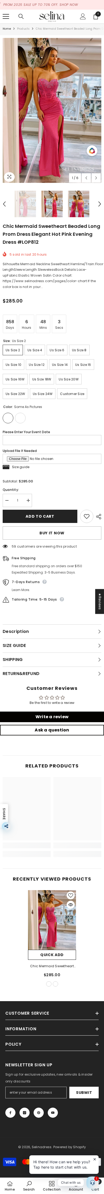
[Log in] (83, 16)
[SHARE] (97, 516)
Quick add (52, 954)
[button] (86, 178)
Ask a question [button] (52, 730)
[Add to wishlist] (86, 516)
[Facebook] (10, 1113)
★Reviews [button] (100, 601)
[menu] (6, 16)
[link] (27, 845)
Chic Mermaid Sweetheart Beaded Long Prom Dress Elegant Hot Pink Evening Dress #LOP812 (52, 966)
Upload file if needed (20, 451)
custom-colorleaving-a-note (55, 984)
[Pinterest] (39, 1113)
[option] (52, 110)
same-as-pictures (48, 984)
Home (7, 29)
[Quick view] (71, 905)
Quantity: (11, 489)
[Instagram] (24, 1113)
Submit (84, 1092)
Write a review (52, 717)
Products (23, 29)
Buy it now (52, 533)
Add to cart (40, 516)
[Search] (21, 16)
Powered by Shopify (69, 1147)
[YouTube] (53, 1113)
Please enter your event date (26, 432)
